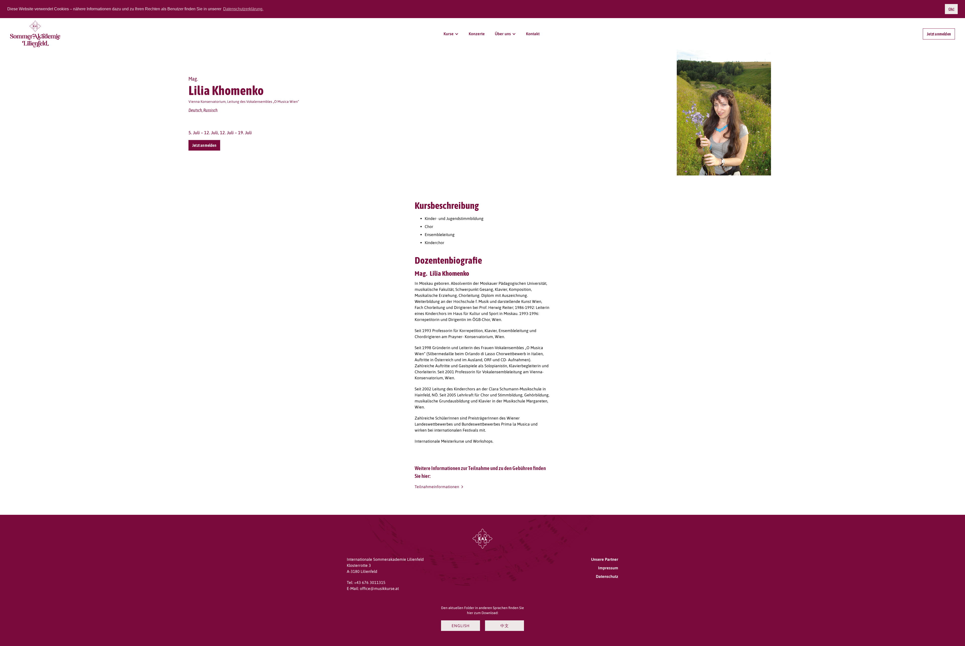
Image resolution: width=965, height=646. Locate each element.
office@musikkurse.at (379, 588)
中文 (504, 625)
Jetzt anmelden (939, 34)
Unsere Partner (604, 559)
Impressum (608, 568)
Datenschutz (607, 576)
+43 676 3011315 (369, 582)
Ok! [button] (951, 9)
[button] (451, 34)
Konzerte (477, 33)
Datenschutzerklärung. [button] (243, 9)
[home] (35, 34)
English (461, 625)
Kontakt (533, 33)
